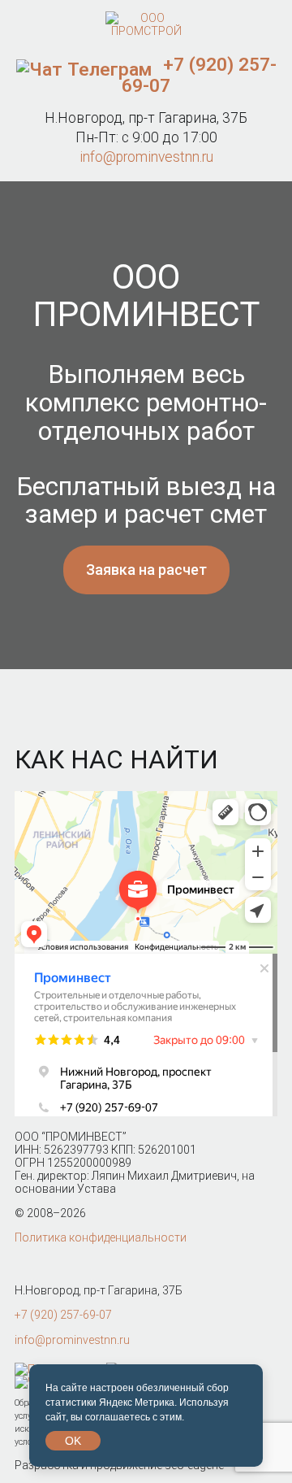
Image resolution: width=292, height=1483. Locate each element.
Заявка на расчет (146, 569)
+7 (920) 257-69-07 (199, 75)
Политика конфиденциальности (101, 1237)
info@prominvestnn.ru (146, 157)
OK (73, 1440)
